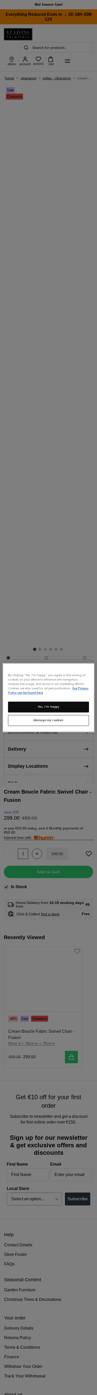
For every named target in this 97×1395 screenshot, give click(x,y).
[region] (48, 697)
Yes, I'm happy (48, 706)
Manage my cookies (49, 720)
